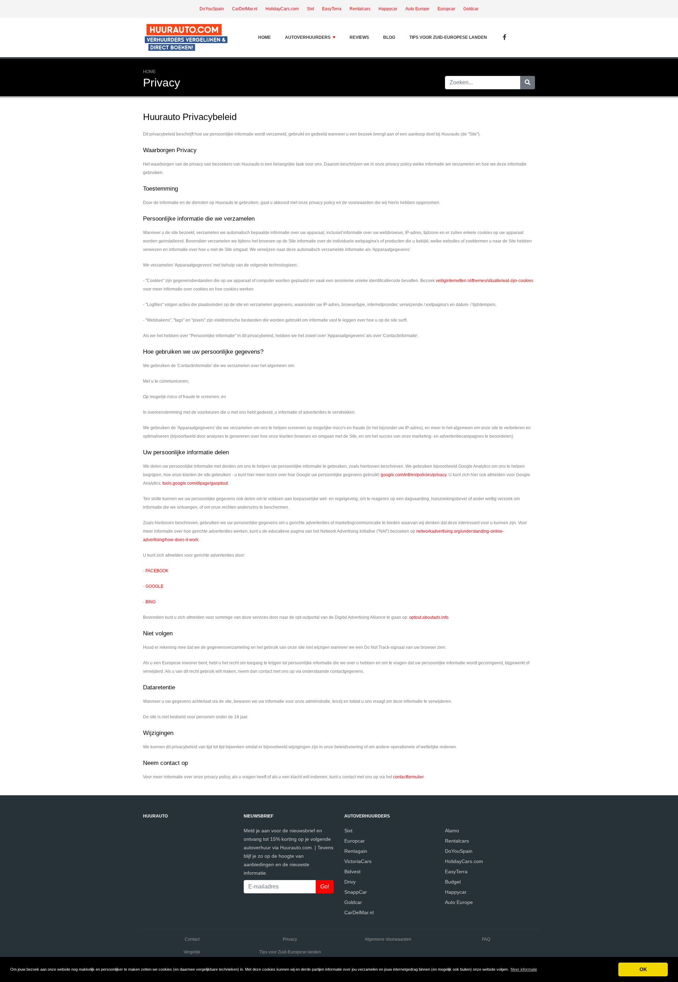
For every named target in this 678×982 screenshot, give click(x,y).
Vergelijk (192, 952)
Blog (389, 37)
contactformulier (408, 776)
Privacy (290, 939)
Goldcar (470, 8)
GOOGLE (154, 586)
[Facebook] (504, 37)
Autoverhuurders (308, 37)
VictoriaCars (357, 861)
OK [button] (643, 969)
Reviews (359, 37)
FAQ (486, 939)
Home (264, 37)
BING (150, 601)
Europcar (446, 8)
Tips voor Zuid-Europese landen (448, 37)
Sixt (310, 8)
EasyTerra (331, 8)
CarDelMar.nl (244, 8)
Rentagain (355, 851)
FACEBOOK (156, 570)
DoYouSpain (212, 8)
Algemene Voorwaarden (388, 939)
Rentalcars (360, 8)
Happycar (388, 8)
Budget (453, 882)
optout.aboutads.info (428, 617)
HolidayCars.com (282, 8)
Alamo (452, 830)
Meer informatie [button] (524, 969)
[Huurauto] (187, 37)
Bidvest (352, 871)
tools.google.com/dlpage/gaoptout (195, 483)
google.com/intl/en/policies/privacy (413, 474)
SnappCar (355, 892)
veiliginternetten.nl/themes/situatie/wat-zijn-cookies (484, 280)
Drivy (350, 882)
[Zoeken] (527, 82)
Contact (192, 939)
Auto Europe (417, 8)
